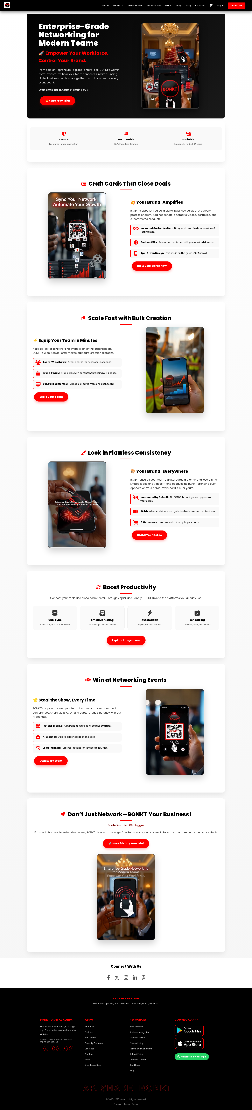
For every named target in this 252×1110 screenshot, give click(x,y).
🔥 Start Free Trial (57, 100)
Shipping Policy (137, 1037)
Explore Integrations (126, 640)
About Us (89, 1026)
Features (118, 5)
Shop (179, 5)
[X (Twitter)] (58, 1048)
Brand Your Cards (149, 535)
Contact (200, 5)
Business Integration (140, 1032)
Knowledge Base (93, 1065)
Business (89, 1032)
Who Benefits (136, 1026)
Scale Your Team (51, 397)
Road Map (135, 1065)
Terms (117, 1104)
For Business (154, 5)
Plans (168, 5)
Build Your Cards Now (152, 266)
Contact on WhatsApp (193, 1056)
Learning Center (138, 1059)
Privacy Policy (136, 1043)
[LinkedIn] (65, 1048)
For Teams (90, 1037)
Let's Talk (237, 5)
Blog (188, 5)
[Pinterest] (71, 1048)
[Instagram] (45, 1048)
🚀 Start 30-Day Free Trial (126, 843)
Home (105, 5)
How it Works (135, 5)
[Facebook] (52, 1048)
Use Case (89, 1048)
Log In (220, 5)
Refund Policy (136, 1054)
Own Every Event (51, 760)
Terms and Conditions (141, 1048)
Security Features (94, 1043)
